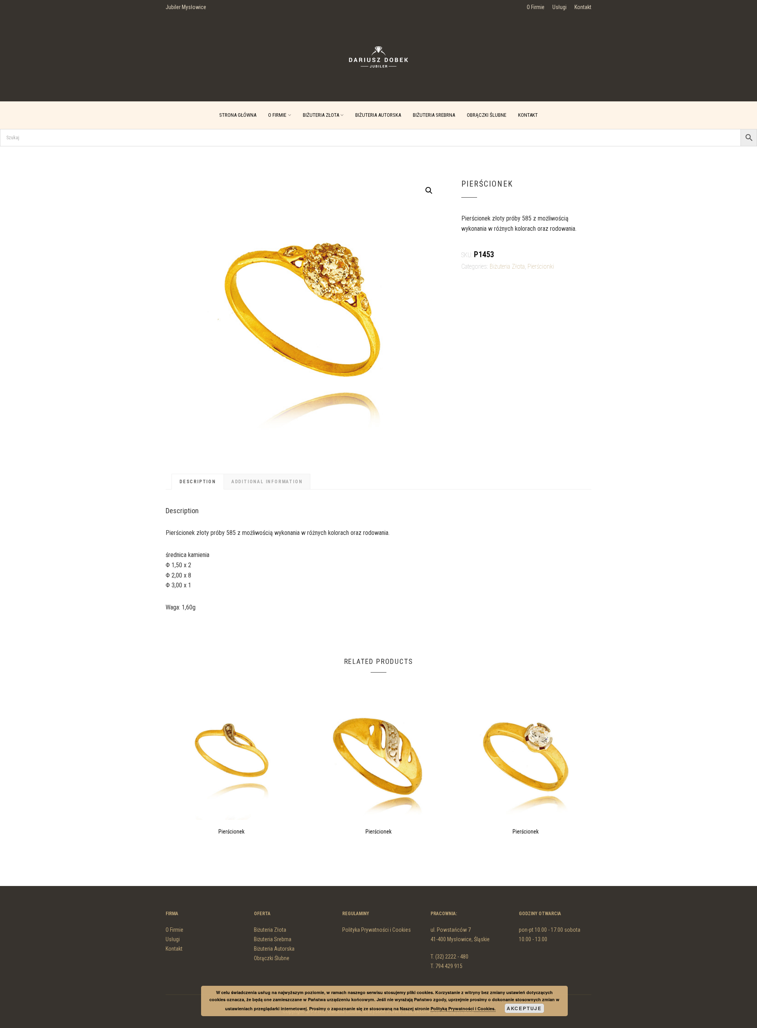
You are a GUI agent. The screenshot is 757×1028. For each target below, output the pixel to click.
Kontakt (582, 7)
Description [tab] (197, 481)
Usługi (559, 7)
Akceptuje (524, 1008)
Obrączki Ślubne (486, 115)
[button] (429, 190)
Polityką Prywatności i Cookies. (463, 1008)
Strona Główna (237, 115)
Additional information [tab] (267, 481)
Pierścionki (541, 266)
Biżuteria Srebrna (434, 115)
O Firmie (535, 7)
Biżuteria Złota (321, 115)
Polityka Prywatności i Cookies (376, 930)
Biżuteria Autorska (378, 115)
